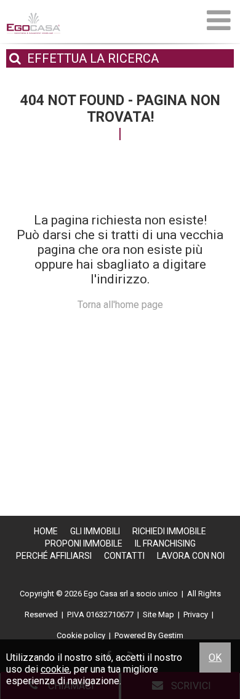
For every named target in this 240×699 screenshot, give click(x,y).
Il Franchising (165, 543)
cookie (55, 669)
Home (46, 531)
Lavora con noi (191, 556)
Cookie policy (81, 635)
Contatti (124, 556)
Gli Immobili (95, 531)
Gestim (170, 635)
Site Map (158, 614)
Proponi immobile (83, 543)
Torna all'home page (120, 304)
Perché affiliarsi (54, 556)
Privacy (195, 614)
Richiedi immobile (169, 531)
